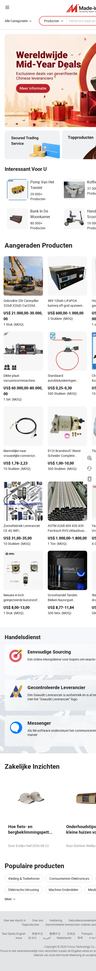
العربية (47, 938)
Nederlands (64, 938)
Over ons (37, 920)
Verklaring (55, 920)
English (21, 933)
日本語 (71, 933)
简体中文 (37, 933)
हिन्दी (80, 938)
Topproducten (30, 924)
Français (87, 933)
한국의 (32, 938)
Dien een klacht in (15, 920)
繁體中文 (55, 933)
